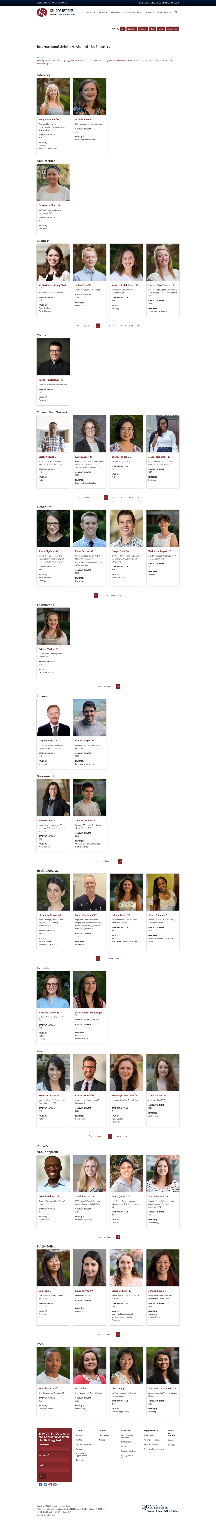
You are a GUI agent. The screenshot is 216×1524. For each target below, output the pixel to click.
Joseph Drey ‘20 (120, 551)
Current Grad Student (79, 60)
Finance (112, 60)
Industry (142, 29)
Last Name (44, 1455)
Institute (79, 1435)
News (170, 1440)
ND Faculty (148, 1435)
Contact (79, 1440)
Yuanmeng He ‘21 (121, 456)
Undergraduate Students (127, 1456)
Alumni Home (173, 29)
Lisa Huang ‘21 (120, 1388)
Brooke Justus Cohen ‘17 (125, 1095)
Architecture (50, 60)
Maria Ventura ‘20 (158, 1196)
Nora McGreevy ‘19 (49, 1012)
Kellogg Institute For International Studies (53, 1509)
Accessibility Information (46, 1515)
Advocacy (40, 60)
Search (176, 14)
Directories (104, 1435)
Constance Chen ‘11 (49, 205)
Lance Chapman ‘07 (86, 915)
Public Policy (42, 63)
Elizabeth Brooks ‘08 (50, 915)
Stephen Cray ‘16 (48, 740)
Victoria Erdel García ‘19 (125, 285)
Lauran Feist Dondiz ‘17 (161, 285)
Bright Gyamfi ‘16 (48, 456)
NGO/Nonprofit (168, 60)
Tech (50, 63)
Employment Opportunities (81, 1454)
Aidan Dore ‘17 (83, 285)
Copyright (40, 1506)
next (131, 326)
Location (131, 29)
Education (93, 60)
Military (157, 60)
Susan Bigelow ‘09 (48, 551)
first (78, 326)
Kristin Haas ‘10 (83, 456)
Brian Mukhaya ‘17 (49, 1196)
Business (60, 60)
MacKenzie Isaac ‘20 (159, 456)
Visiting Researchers (152, 1440)
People (102, 12)
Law (152, 60)
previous (87, 326)
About (90, 12)
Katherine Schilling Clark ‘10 (52, 286)
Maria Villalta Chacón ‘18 (162, 1388)
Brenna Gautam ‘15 (49, 1095)
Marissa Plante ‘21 (48, 820)
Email (41, 1465)
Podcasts (172, 1445)
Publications (126, 1442)
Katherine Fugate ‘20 (159, 551)
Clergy (67, 60)
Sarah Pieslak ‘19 (84, 1196)
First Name (44, 1445)
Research (115, 12)
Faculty (124, 1446)
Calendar (149, 12)
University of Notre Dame (60, 1506)
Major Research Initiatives (127, 1436)
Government (121, 60)
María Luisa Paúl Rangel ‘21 (88, 1014)
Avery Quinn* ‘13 (121, 1196)
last (137, 326)
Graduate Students (128, 1451)
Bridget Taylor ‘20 (48, 649)
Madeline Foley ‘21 (85, 119)
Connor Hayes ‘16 (84, 1095)
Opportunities (132, 12)
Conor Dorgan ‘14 (84, 740)
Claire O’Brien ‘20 (121, 1290)
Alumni (102, 1440)
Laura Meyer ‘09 (84, 1290)
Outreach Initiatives (84, 1444)
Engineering (103, 60)
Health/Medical (133, 60)
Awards (79, 1449)
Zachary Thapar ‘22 (85, 820)
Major (152, 29)
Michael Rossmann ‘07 (51, 379)
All (122, 29)
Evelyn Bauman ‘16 (49, 119)
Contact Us (67, 1512)
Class (161, 29)
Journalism (145, 60)
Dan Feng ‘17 (46, 1290)
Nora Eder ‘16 (82, 1388)
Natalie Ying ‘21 (157, 1290)
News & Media (163, 12)
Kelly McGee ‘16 (157, 1095)
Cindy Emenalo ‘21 (158, 915)
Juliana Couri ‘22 (121, 915)
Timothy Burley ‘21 (49, 1388)
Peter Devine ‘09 (84, 551)
